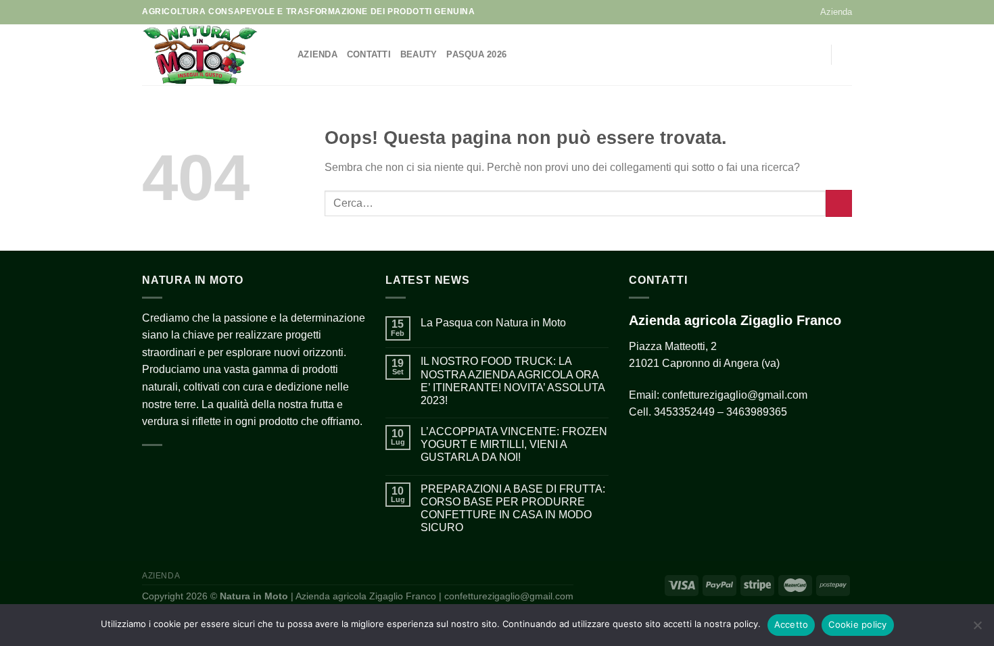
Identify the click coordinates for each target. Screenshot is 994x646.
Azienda (836, 12)
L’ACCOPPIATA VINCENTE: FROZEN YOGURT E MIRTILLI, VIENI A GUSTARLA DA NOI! (514, 444)
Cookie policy (857, 624)
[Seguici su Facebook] (759, 55)
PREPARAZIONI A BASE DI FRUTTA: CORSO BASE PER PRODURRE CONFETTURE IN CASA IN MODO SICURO (513, 508)
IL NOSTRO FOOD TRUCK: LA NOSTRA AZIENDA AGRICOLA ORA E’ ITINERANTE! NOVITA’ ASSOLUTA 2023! (513, 380)
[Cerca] (847, 55)
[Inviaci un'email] (794, 55)
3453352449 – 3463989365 (720, 412)
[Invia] (839, 203)
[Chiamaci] (812, 55)
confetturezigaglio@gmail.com (734, 395)
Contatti (369, 54)
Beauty (418, 54)
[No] (977, 629)
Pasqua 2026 (476, 54)
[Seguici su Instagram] (777, 55)
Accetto (791, 624)
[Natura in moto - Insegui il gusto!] (209, 54)
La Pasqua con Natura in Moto (493, 322)
